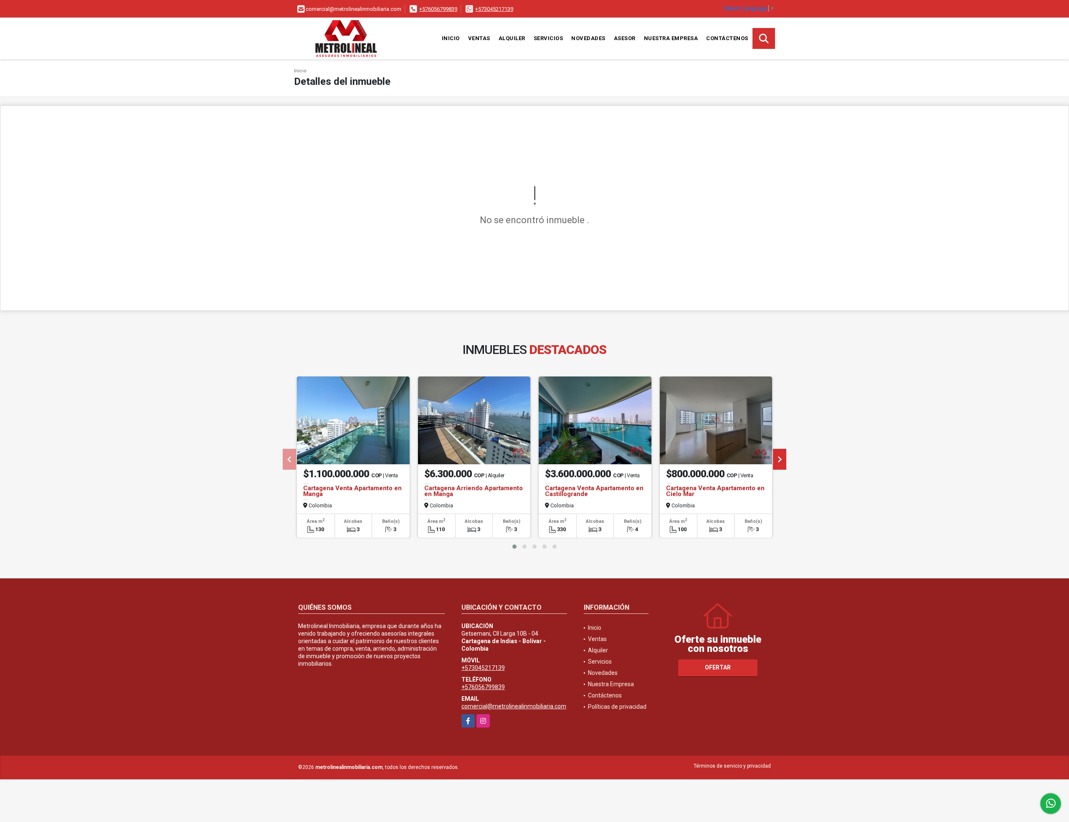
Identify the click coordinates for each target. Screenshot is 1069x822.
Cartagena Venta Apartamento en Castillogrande (594, 491)
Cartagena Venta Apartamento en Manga (352, 491)
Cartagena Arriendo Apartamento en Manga (473, 491)
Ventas (479, 38)
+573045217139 (494, 9)
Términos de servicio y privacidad (732, 766)
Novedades (588, 38)
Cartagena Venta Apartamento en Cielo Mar (715, 491)
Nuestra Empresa (671, 38)
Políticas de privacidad (617, 706)
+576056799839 (438, 9)
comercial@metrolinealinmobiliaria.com (513, 706)
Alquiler (512, 38)
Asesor (625, 38)
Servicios (548, 38)
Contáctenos (727, 38)
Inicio (451, 38)
